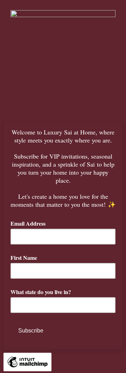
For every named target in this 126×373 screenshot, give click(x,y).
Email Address (30, 223)
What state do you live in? (40, 292)
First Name (23, 258)
